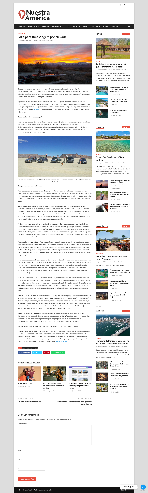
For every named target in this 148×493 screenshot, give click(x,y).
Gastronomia (33, 26)
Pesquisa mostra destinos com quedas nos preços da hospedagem (119, 89)
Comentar (50, 40)
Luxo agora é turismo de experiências (118, 111)
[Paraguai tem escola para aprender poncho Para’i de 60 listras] (102, 192)
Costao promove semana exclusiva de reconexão (118, 100)
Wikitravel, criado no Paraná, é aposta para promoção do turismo (80, 385)
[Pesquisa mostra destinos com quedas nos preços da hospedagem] (102, 87)
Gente (67, 26)
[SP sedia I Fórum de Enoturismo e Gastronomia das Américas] (102, 362)
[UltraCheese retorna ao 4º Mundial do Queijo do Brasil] (102, 374)
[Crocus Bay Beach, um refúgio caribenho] (113, 141)
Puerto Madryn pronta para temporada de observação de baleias (119, 206)
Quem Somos (124, 5)
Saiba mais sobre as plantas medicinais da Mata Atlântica (120, 271)
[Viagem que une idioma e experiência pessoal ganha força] (102, 281)
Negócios (76, 26)
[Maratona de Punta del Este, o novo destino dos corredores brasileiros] (113, 325)
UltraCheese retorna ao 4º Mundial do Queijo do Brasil (119, 375)
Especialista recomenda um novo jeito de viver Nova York (119, 295)
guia (23, 348)
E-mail (21, 459)
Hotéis (105, 26)
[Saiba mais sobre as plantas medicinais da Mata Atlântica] (102, 270)
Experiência (56, 26)
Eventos (115, 26)
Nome (20, 450)
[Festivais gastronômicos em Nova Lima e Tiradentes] (113, 240)
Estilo (85, 26)
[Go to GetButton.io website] (143, 491)
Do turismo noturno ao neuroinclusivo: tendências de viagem (53, 385)
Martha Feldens (115, 69)
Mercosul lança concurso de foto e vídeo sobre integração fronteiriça (120, 183)
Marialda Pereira (41, 40)
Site (19, 469)
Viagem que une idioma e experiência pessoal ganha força (119, 283)
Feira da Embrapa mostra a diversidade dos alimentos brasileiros (119, 386)
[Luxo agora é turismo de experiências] (102, 110)
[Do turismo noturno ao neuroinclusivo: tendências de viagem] (54, 381)
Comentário (22, 423)
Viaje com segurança (25, 383)
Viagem (22, 26)
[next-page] (100, 121)
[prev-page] (97, 121)
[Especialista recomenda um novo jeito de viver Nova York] (102, 293)
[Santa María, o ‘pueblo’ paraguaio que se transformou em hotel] (113, 48)
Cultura (45, 26)
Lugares (95, 26)
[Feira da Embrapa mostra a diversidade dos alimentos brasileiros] (102, 385)
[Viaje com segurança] (29, 381)
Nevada (29, 348)
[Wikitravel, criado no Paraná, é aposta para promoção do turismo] (80, 381)
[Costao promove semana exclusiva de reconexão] (102, 99)
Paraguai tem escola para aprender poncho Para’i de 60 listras (119, 194)
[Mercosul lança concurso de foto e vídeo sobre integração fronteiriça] (102, 181)
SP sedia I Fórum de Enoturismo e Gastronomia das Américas (119, 364)
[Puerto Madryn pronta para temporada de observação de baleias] (102, 204)
